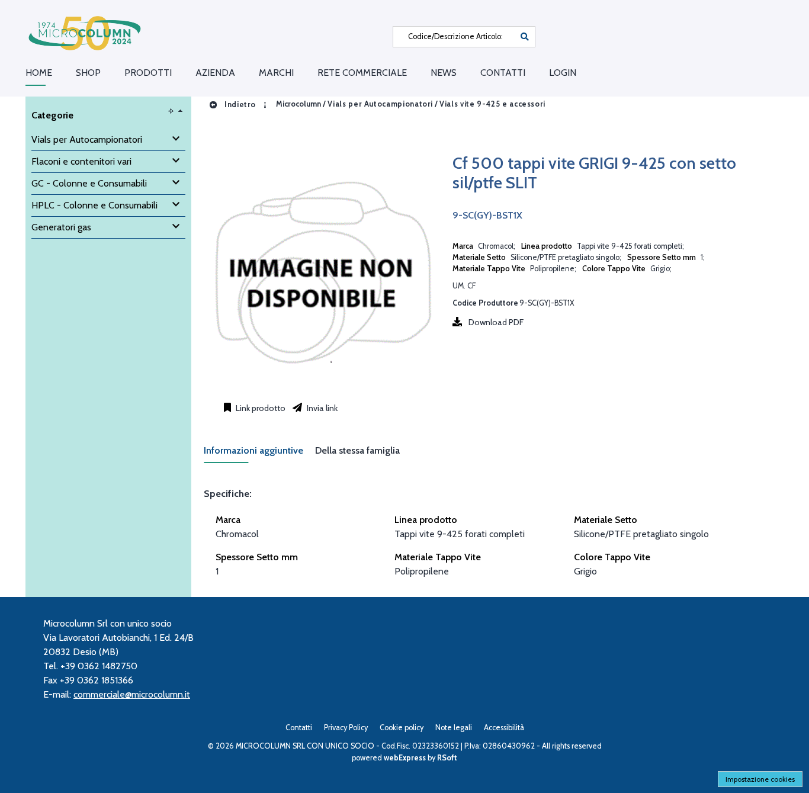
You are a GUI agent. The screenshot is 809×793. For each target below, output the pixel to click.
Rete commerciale (362, 72)
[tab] (259, 454)
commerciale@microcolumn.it (131, 694)
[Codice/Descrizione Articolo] (525, 37)
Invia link (321, 408)
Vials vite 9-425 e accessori (492, 104)
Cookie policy (401, 727)
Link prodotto (259, 408)
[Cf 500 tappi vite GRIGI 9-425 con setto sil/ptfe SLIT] (322, 387)
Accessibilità (504, 727)
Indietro (239, 104)
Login (562, 72)
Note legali (453, 727)
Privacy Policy (346, 727)
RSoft (447, 757)
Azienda (215, 72)
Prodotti (148, 72)
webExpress (405, 757)
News (444, 72)
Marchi (276, 72)
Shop (88, 72)
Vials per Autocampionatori (380, 104)
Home (38, 72)
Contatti (502, 72)
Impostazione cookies (760, 779)
